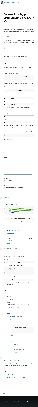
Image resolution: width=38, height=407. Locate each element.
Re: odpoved (10, 233)
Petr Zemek (14, 400)
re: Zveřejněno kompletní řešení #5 (16, 377)
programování (8, 139)
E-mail (5, 146)
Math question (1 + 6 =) (8, 180)
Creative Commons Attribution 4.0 (22, 401)
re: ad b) (16, 344)
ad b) (11, 319)
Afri (11, 73)
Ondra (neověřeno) (7, 197)
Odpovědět (5, 224)
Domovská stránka (6, 152)
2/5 (4, 251)
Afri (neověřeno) (6, 248)
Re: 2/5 (9, 296)
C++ (11, 139)
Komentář (5, 157)
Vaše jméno (5, 142)
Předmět (5, 173)
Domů (4, 9)
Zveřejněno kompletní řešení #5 (12, 360)
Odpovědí (5, 227)
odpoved (6, 200)
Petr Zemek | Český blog (11, 2)
